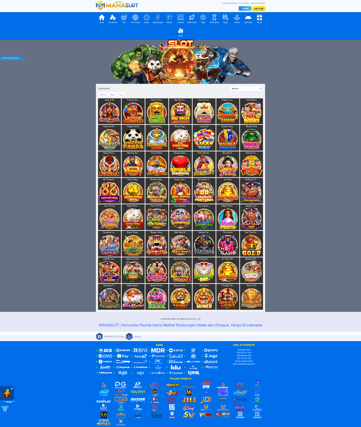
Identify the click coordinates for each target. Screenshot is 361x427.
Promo (259, 22)
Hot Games (113, 22)
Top (121, 94)
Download (248, 22)
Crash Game (192, 22)
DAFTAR (258, 8)
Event (180, 35)
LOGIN (245, 8)
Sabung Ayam (158, 22)
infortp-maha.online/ (244, 361)
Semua (103, 94)
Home (101, 22)
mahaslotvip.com (244, 355)
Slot (124, 22)
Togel (203, 22)
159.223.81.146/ (244, 352)
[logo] (117, 5)
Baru (113, 94)
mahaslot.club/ (243, 349)
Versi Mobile (259, 3)
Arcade (237, 22)
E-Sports (180, 22)
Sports (146, 22)
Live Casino (135, 22)
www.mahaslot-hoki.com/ (244, 363)
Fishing (169, 22)
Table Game (214, 22)
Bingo (225, 22)
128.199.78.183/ (244, 358)
